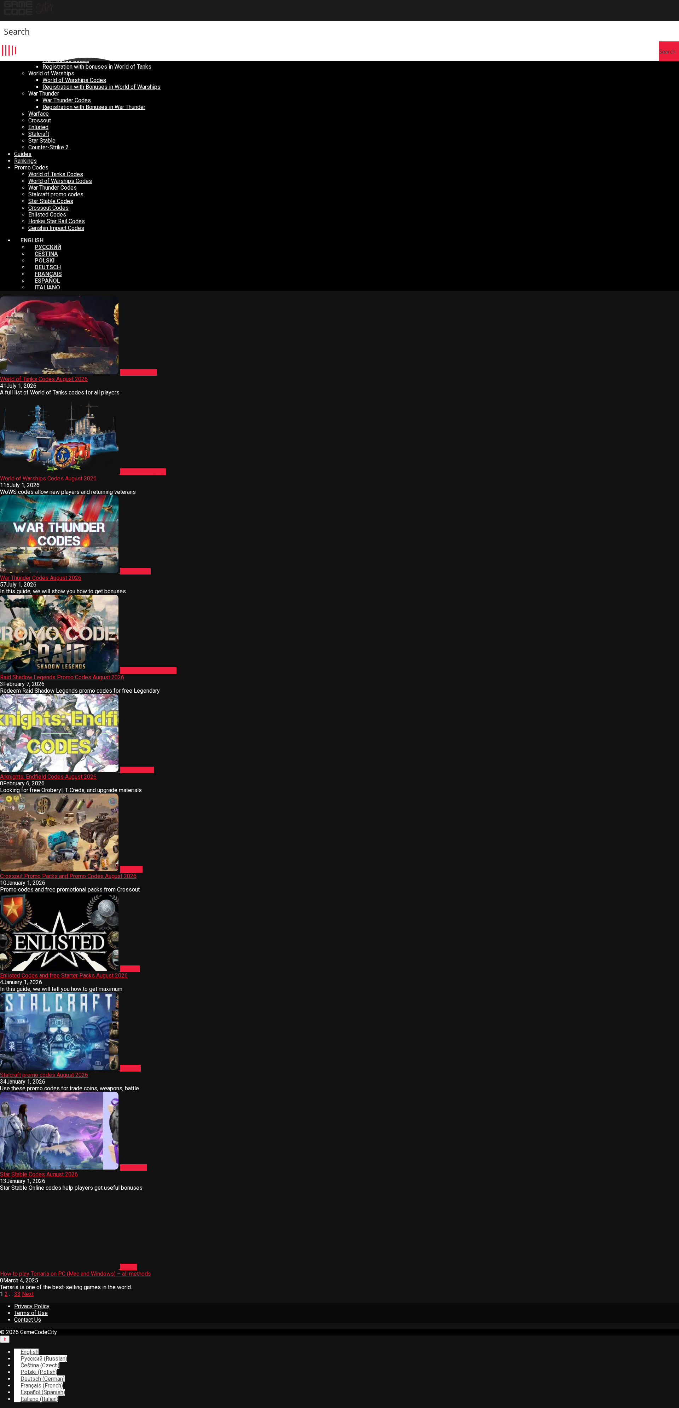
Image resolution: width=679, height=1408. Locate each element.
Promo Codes (31, 167)
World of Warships (51, 73)
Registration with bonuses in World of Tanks (96, 66)
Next (28, 1294)
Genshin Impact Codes (56, 228)
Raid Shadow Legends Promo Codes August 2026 (62, 677)
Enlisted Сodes (47, 214)
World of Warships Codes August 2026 (48, 478)
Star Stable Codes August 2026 (39, 1174)
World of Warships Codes (74, 80)
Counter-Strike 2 (48, 147)
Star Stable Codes (50, 201)
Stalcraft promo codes (55, 194)
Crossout (39, 120)
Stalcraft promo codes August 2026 (44, 1075)
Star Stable (42, 140)
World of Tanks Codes (55, 174)
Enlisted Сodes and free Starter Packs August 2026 (64, 975)
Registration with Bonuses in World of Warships (101, 86)
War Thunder (43, 93)
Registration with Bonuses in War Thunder (93, 107)
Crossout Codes (48, 207)
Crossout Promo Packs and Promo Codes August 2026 (68, 876)
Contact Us (27, 1319)
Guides (22, 154)
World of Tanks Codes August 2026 (44, 379)
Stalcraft (38, 134)
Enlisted (38, 127)
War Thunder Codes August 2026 (40, 578)
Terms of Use (31, 1313)
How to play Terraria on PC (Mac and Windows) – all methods (75, 1273)
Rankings (25, 160)
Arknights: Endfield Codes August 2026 (48, 776)
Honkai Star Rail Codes (56, 221)
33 (17, 1294)
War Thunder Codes (66, 100)
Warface (38, 113)
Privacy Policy (32, 1306)
